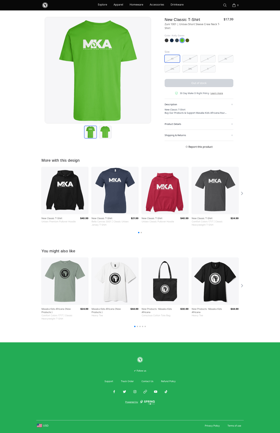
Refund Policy (168, 381)
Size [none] (167, 52)
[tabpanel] (98, 70)
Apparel (118, 4)
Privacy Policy (212, 425)
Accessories (157, 4)
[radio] (172, 58)
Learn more (216, 93)
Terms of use (234, 425)
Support (109, 381)
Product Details (173, 124)
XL (226, 58)
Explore (102, 4)
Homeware (136, 4)
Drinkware (177, 4)
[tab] (90, 132)
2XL (172, 68)
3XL (190, 68)
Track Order (127, 381)
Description (171, 104)
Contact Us (147, 381)
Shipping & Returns (175, 135)
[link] (65, 190)
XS (172, 58)
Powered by (131, 402)
